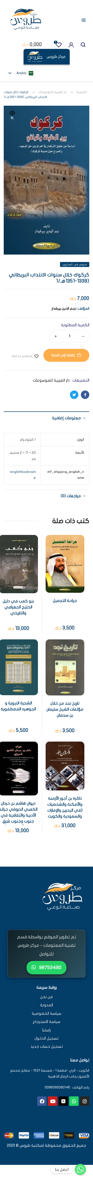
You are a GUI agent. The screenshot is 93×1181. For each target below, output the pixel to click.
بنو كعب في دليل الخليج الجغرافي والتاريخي (18, 607)
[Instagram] (84, 1101)
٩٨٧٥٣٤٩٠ (50, 967)
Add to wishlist (22, 356)
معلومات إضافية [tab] (66, 418)
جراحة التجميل (65, 601)
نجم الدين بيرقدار (64, 308)
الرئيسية (81, 92)
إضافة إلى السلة (63, 355)
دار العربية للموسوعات (52, 92)
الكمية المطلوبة (75, 325)
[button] (12, 116)
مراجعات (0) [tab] (71, 496)
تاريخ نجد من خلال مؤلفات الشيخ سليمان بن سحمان (64, 709)
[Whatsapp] (74, 1101)
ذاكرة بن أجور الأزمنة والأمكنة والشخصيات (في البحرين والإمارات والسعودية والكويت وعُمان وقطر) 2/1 (65, 810)
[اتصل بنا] (80, 1169)
